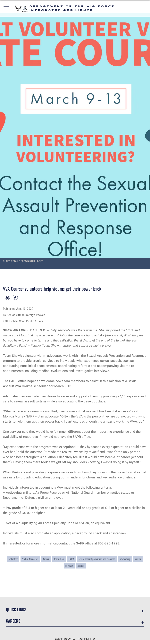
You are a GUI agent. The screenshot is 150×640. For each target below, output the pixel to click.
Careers (13, 621)
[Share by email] (15, 297)
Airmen (46, 559)
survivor (69, 566)
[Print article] (7, 297)
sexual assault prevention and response (97, 559)
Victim (138, 559)
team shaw (59, 559)
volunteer (13, 559)
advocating (125, 559)
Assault (81, 566)
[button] (6, 8)
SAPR (71, 559)
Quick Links (16, 609)
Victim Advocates (30, 559)
